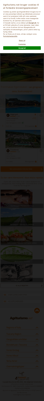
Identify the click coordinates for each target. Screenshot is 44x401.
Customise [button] (22, 44)
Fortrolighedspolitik (10, 36)
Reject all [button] (22, 40)
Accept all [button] (22, 48)
